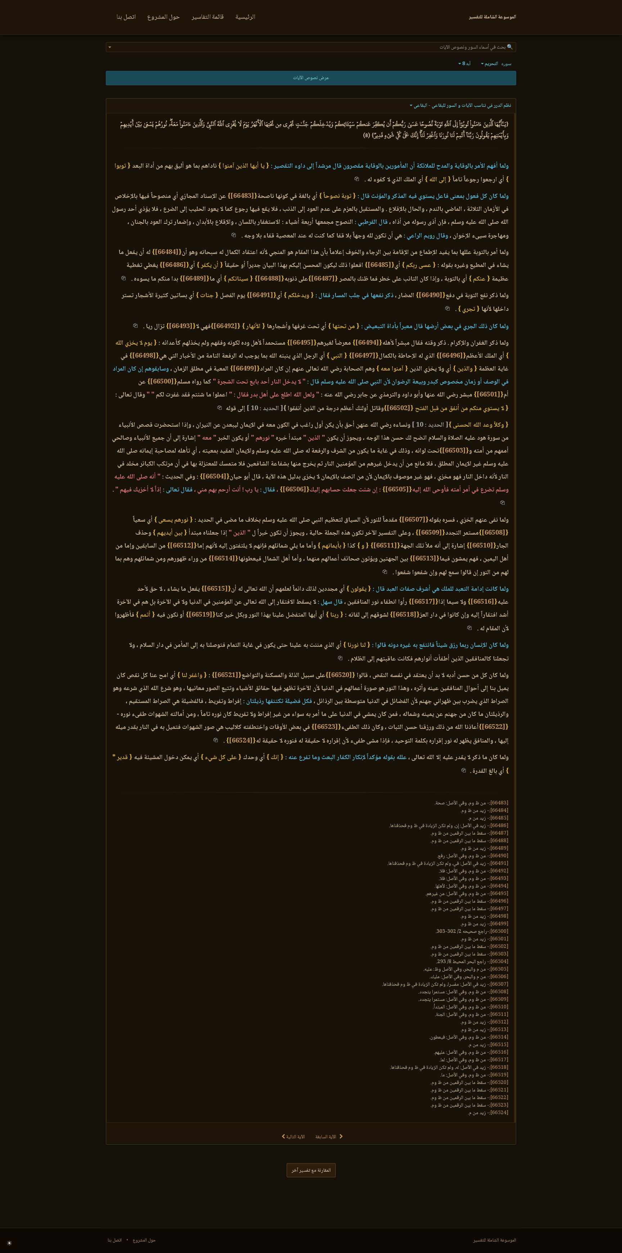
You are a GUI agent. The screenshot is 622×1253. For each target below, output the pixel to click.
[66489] (194, 279)
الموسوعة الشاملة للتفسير (494, 1240)
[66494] (367, 343)
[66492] (225, 326)
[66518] (404, 615)
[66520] (340, 675)
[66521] (226, 675)
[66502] (398, 408)
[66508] (493, 533)
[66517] (423, 602)
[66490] (430, 295)
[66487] (323, 279)
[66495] (302, 343)
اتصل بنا (126, 17)
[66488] (269, 279)
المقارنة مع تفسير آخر (311, 1170)
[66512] (182, 546)
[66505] (397, 490)
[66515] (216, 589)
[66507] (413, 520)
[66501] (488, 395)
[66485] (379, 265)
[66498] (144, 356)
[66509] (430, 533)
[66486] (174, 265)
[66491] (261, 295)
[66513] (424, 559)
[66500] (162, 382)
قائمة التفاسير (207, 17)
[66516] (482, 602)
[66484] (167, 252)
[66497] (363, 356)
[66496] (451, 356)
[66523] (326, 727)
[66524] (241, 741)
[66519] (200, 615)
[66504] (214, 477)
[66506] (294, 490)
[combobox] (311, 47)
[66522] (493, 727)
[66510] (481, 546)
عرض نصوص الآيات (311, 78)
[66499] (245, 369)
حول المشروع (163, 17)
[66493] (181, 326)
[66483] (242, 196)
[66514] (223, 559)
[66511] (385, 546)
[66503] (454, 451)
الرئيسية (245, 17)
